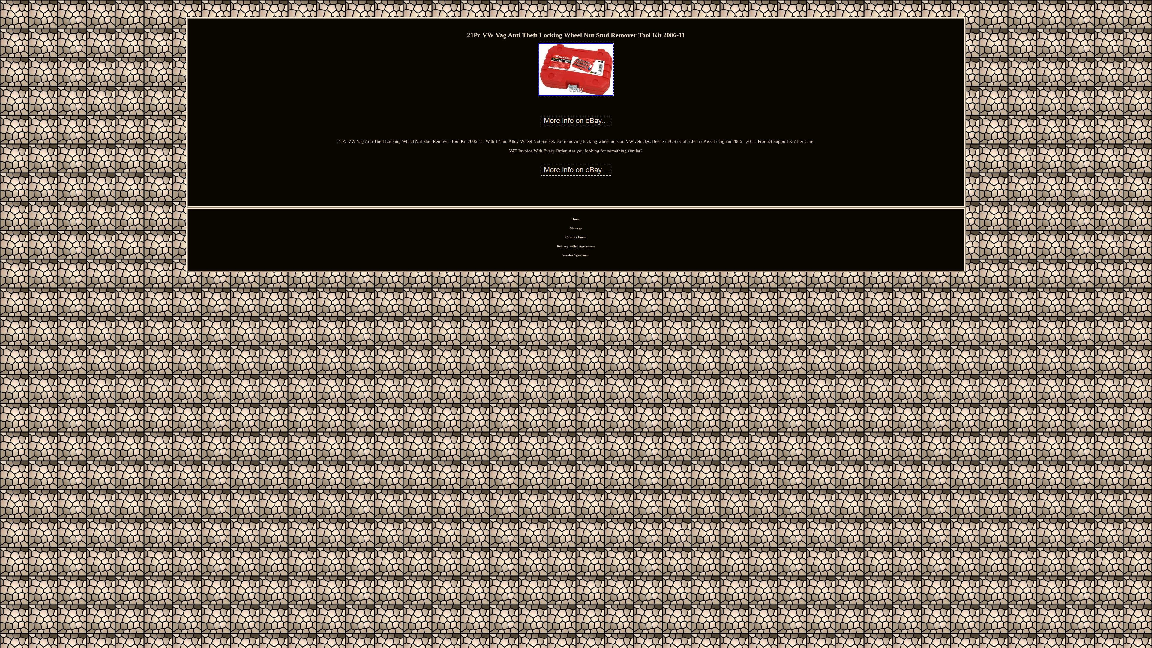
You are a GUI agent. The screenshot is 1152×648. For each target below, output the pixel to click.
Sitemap (576, 228)
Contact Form (576, 237)
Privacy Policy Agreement (576, 246)
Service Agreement (576, 255)
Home (576, 219)
